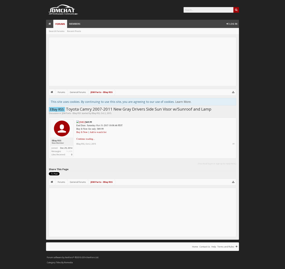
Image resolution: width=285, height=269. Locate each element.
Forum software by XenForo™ (73, 257)
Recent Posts (74, 31)
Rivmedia (68, 262)
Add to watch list (98, 132)
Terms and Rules (225, 246)
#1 (234, 143)
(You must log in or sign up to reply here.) (217, 163)
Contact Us (204, 246)
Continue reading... (85, 138)
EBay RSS (96, 113)
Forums (60, 24)
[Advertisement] (142, 62)
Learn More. (183, 102)
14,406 (69, 151)
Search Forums (56, 31)
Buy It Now (82, 132)
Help (213, 246)
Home (49, 24)
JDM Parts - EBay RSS (71, 113)
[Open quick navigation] (233, 92)
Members (74, 23)
